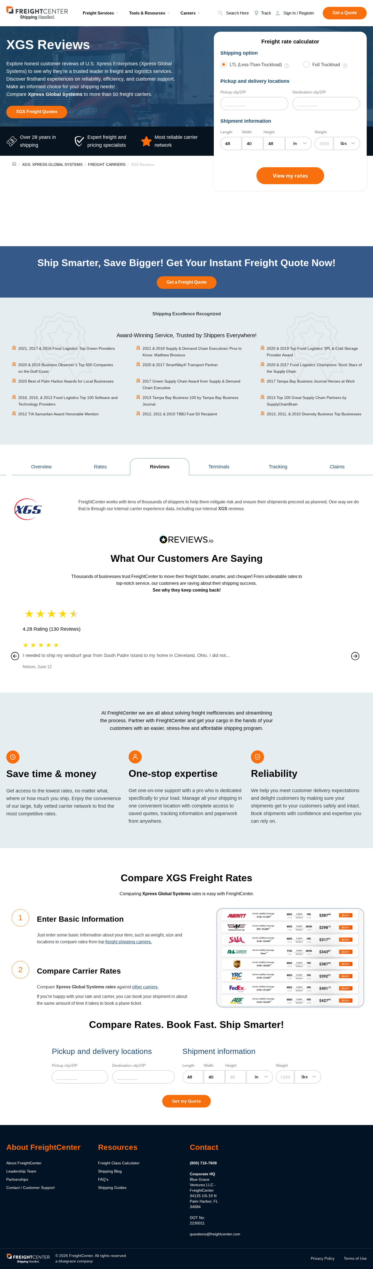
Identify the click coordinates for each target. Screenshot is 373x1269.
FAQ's (103, 1179)
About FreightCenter (24, 1163)
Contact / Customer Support (30, 1187)
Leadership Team (21, 1171)
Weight (321, 132)
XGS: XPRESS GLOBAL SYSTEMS (52, 164)
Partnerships (17, 1179)
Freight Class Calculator (119, 1163)
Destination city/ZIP (309, 92)
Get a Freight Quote (187, 282)
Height (269, 132)
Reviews (160, 466)
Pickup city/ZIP (233, 92)
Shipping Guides (112, 1187)
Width (247, 132)
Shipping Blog (110, 1171)
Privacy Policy (322, 1258)
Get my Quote (186, 1101)
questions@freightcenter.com (215, 1234)
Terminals (218, 466)
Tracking (278, 466)
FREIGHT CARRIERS (106, 164)
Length (226, 132)
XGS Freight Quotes (36, 111)
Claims (337, 466)
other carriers (145, 987)
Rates (100, 466)
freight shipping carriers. (128, 941)
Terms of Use (355, 1258)
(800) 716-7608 (203, 1163)
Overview (41, 466)
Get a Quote (345, 12)
